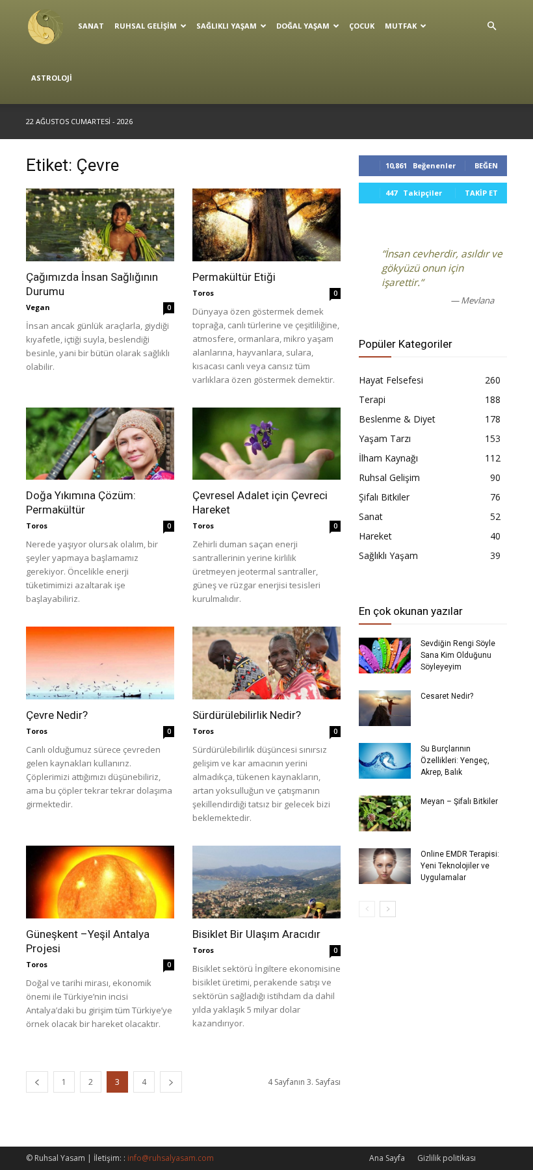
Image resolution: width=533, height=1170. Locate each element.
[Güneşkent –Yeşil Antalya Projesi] (100, 882)
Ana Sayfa (387, 1158)
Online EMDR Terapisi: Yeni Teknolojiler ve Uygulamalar (460, 866)
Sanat (91, 26)
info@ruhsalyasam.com (170, 1158)
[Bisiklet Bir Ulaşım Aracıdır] (266, 882)
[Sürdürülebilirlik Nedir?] (266, 663)
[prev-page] (37, 1082)
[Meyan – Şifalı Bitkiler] (385, 813)
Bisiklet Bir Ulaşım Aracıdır (256, 934)
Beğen (486, 165)
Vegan (38, 307)
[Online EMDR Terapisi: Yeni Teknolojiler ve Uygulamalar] (385, 866)
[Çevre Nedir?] (100, 663)
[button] (491, 26)
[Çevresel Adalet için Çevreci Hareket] (266, 444)
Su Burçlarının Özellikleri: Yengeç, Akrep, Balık (455, 760)
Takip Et (481, 193)
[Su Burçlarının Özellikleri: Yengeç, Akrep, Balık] (385, 761)
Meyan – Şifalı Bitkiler (459, 801)
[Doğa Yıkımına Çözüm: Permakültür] (100, 444)
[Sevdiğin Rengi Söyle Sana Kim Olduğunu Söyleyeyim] (385, 655)
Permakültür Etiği (234, 276)
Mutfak (401, 26)
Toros (203, 293)
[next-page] (171, 1082)
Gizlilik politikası (446, 1158)
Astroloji (51, 78)
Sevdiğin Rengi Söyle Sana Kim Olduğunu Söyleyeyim (458, 655)
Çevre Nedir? (57, 715)
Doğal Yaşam (303, 26)
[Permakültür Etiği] (266, 224)
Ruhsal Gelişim (145, 26)
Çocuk (361, 26)
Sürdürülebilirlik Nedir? (246, 715)
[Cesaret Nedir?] (385, 708)
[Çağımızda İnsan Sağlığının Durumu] (100, 224)
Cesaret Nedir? (447, 696)
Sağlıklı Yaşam (226, 26)
